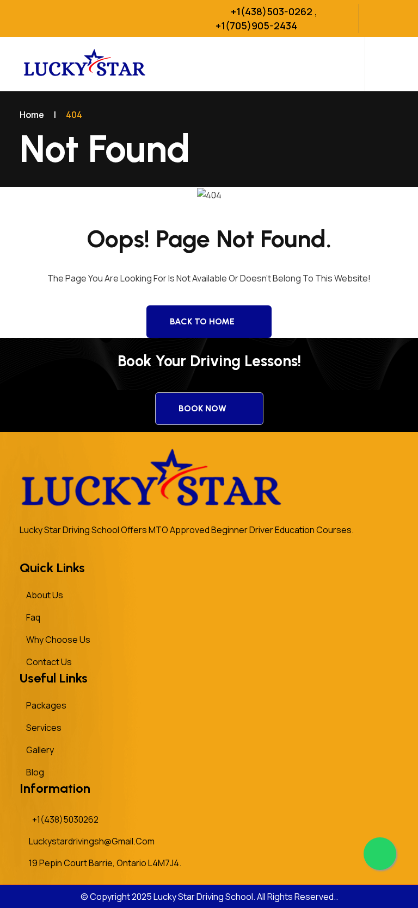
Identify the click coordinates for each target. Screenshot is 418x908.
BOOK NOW (202, 408)
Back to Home (202, 321)
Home (32, 115)
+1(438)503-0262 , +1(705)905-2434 (266, 18)
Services (44, 728)
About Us (44, 595)
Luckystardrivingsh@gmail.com (92, 841)
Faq (33, 617)
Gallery (40, 750)
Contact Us (49, 662)
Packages (46, 705)
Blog (35, 772)
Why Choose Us (58, 640)
